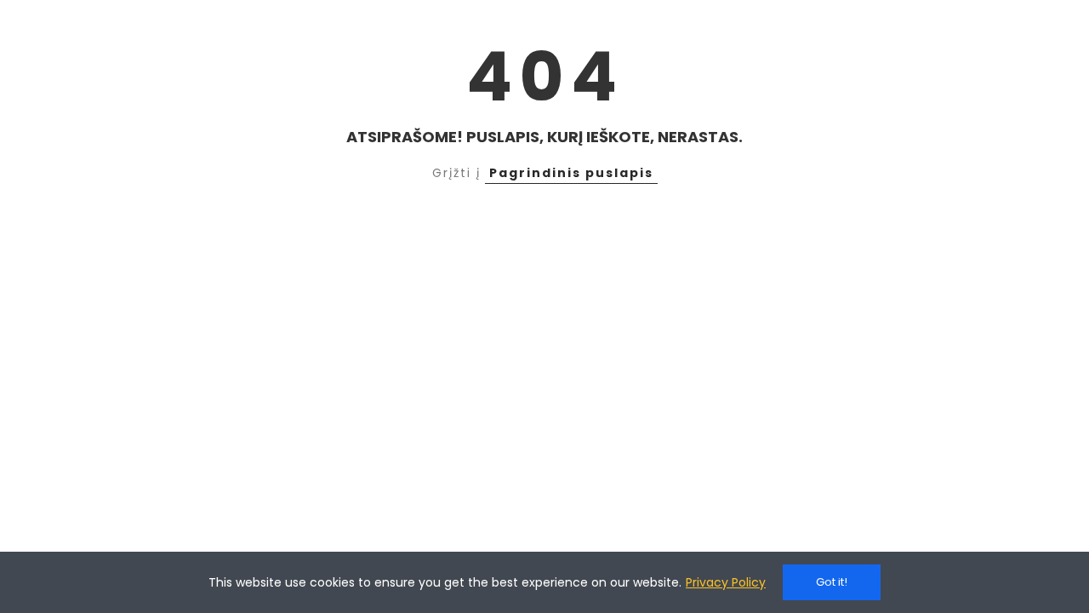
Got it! (831, 582)
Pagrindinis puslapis (571, 172)
